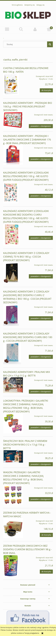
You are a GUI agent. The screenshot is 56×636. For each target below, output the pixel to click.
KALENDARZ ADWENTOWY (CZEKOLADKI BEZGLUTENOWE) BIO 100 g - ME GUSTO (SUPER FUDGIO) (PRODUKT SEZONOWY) (26, 176)
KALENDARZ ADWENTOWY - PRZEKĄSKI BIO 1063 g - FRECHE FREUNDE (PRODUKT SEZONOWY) (27, 106)
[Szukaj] (50, 44)
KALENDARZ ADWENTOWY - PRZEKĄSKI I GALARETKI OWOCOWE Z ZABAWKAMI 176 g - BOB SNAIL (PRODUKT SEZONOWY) (27, 139)
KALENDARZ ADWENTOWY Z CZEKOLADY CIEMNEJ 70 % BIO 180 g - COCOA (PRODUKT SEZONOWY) (26, 256)
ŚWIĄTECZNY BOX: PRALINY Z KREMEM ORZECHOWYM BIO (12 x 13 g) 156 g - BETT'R (25, 444)
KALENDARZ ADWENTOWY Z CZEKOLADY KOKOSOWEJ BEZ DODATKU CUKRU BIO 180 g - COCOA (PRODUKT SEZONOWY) (27, 337)
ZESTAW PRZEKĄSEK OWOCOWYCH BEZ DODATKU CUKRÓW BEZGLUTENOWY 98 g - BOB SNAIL (27, 549)
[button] (7, 29)
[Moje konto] (35, 29)
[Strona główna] (28, 15)
